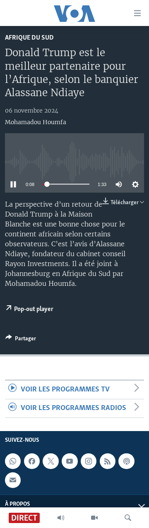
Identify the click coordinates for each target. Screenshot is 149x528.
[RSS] (107, 461)
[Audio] (60, 517)
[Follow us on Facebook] (32, 461)
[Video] (94, 517)
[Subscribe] (13, 480)
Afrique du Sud (29, 37)
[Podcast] (126, 461)
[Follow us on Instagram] (88, 461)
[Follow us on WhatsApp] (13, 461)
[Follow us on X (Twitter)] (50, 461)
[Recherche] (127, 517)
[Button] (20, 340)
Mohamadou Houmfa (35, 122)
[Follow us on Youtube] (69, 461)
